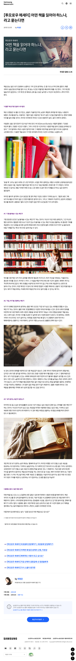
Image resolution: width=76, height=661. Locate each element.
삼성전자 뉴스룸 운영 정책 (34, 638)
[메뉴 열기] (70, 3)
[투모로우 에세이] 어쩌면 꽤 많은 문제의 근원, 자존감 (27, 550)
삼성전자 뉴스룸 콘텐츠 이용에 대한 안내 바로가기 (27, 610)
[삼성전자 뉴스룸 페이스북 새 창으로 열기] (15, 648)
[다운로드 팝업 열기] (73, 649)
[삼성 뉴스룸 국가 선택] (66, 3)
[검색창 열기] (62, 3)
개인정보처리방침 (46, 638)
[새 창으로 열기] (31, 654)
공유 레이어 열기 (66, 27)
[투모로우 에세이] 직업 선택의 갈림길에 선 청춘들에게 (27, 562)
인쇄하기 (70, 27)
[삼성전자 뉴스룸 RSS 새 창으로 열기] (34, 648)
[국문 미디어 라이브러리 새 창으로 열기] (30, 648)
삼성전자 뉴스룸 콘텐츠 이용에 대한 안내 (62, 638)
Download (62, 27)
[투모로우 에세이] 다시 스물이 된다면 (21, 567)
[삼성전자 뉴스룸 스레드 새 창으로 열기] (25, 648)
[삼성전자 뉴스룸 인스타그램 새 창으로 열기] (10, 648)
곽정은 (19, 28)
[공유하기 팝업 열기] (73, 654)
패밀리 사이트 (8, 654)
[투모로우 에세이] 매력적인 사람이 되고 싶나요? (25, 556)
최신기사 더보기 (37, 620)
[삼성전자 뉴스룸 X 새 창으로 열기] (20, 648)
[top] (73, 658)
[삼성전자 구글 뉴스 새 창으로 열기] (39, 648)
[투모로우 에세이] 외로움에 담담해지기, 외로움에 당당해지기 (30, 544)
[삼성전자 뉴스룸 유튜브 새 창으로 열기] (5, 648)
